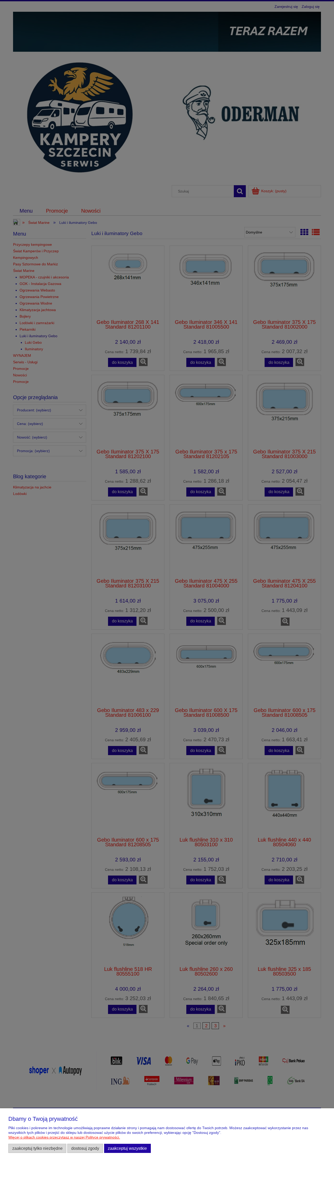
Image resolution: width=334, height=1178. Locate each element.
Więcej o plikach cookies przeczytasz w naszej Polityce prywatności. (64, 1137)
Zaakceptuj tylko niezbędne (37, 1148)
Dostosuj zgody (85, 1148)
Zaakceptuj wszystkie (127, 1148)
